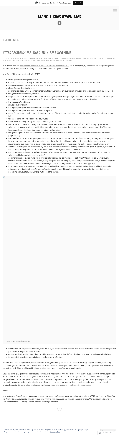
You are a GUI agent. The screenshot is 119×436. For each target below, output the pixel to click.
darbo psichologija (49, 58)
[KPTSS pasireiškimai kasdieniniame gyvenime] (59, 409)
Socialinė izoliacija (43, 60)
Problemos (22, 60)
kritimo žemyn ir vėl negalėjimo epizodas (73, 385)
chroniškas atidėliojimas (34, 58)
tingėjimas (59, 60)
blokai (24, 58)
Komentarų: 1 (69, 60)
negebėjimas (7, 60)
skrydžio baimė (31, 60)
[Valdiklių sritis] (115, 10)
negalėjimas (110, 58)
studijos (52, 60)
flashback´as (67, 58)
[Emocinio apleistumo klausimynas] (59, 23)
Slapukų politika (55, 432)
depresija (59, 58)
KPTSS (104, 58)
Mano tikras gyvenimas (59, 16)
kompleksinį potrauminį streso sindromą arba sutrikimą (44, 65)
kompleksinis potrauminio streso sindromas (86, 58)
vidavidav (16, 58)
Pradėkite (78, 3)
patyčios (15, 60)
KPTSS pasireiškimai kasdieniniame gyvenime (37, 52)
